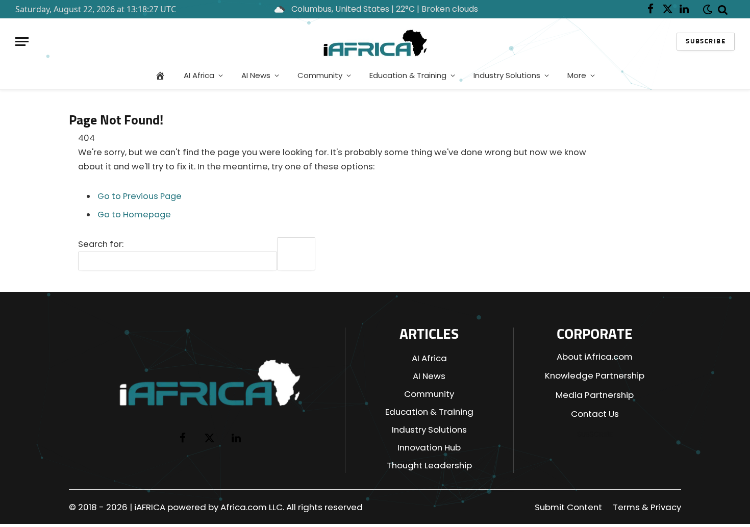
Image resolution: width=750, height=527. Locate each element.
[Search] (723, 9)
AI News (255, 75)
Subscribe (706, 41)
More (576, 75)
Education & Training (407, 75)
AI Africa (199, 75)
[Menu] (22, 41)
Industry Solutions (506, 75)
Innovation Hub (429, 447)
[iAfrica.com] (375, 41)
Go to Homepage (134, 214)
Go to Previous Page (139, 196)
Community (319, 75)
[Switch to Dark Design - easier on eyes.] (705, 9)
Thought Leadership (429, 465)
